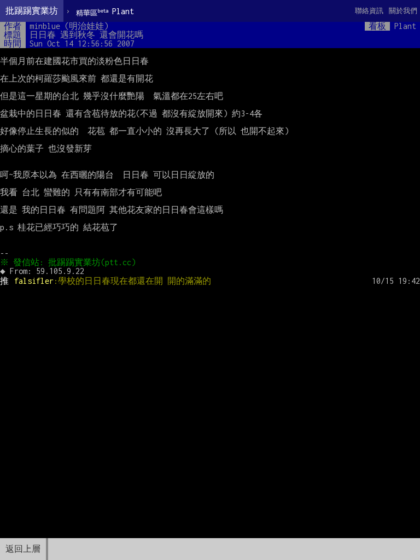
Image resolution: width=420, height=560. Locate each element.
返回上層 (22, 548)
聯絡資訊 (369, 10)
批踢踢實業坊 (31, 10)
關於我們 (403, 10)
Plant (105, 12)
